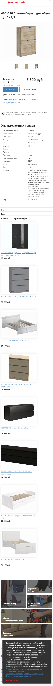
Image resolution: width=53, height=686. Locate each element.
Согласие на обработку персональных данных (24, 674)
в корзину (10, 89)
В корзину (5, 262)
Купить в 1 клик (29, 89)
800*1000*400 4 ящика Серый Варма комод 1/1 (18, 296)
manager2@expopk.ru (12, 102)
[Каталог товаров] (4, 3)
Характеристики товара (18, 125)
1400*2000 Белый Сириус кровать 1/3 (15, 340)
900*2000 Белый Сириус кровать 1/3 (14, 559)
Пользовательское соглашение (18, 676)
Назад (2, 7)
